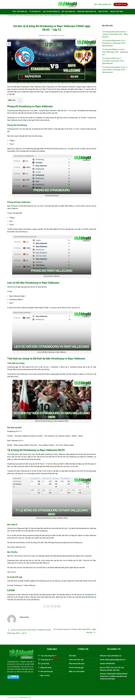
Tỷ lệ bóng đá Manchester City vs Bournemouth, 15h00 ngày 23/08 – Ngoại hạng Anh (114, 43)
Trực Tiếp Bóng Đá (19, 11)
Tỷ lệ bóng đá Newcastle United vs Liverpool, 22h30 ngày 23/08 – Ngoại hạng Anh (115, 34)
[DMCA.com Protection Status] (13, 677)
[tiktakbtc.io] (67, 4)
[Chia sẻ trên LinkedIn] (59, 606)
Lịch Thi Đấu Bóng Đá (51, 11)
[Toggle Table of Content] (19, 100)
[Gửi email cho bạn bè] (51, 606)
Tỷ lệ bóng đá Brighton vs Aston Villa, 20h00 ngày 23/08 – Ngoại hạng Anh (115, 52)
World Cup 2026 (116, 11)
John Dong (60, 35)
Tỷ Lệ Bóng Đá (35, 11)
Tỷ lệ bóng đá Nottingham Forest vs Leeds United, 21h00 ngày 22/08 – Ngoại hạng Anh (114, 69)
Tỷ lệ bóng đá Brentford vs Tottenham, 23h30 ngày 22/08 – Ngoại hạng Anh (113, 60)
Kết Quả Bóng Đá (68, 11)
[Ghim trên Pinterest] (55, 606)
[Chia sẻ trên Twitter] (48, 606)
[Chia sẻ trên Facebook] (44, 606)
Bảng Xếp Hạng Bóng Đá (86, 11)
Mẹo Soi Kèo (103, 11)
